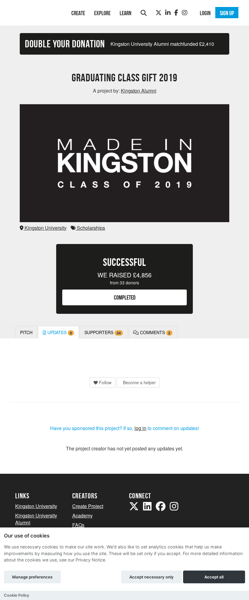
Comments (154, 332)
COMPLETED (124, 297)
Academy (82, 515)
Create (78, 13)
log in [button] (140, 428)
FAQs (78, 524)
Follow (104, 382)
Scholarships (90, 227)
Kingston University (45, 227)
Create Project (87, 506)
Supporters (102, 332)
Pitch (26, 332)
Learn (125, 13)
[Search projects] (143, 13)
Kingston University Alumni (36, 519)
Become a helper (139, 382)
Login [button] (205, 13)
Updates (59, 332)
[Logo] (35, 12)
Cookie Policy (16, 595)
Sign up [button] (227, 13)
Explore (102, 13)
